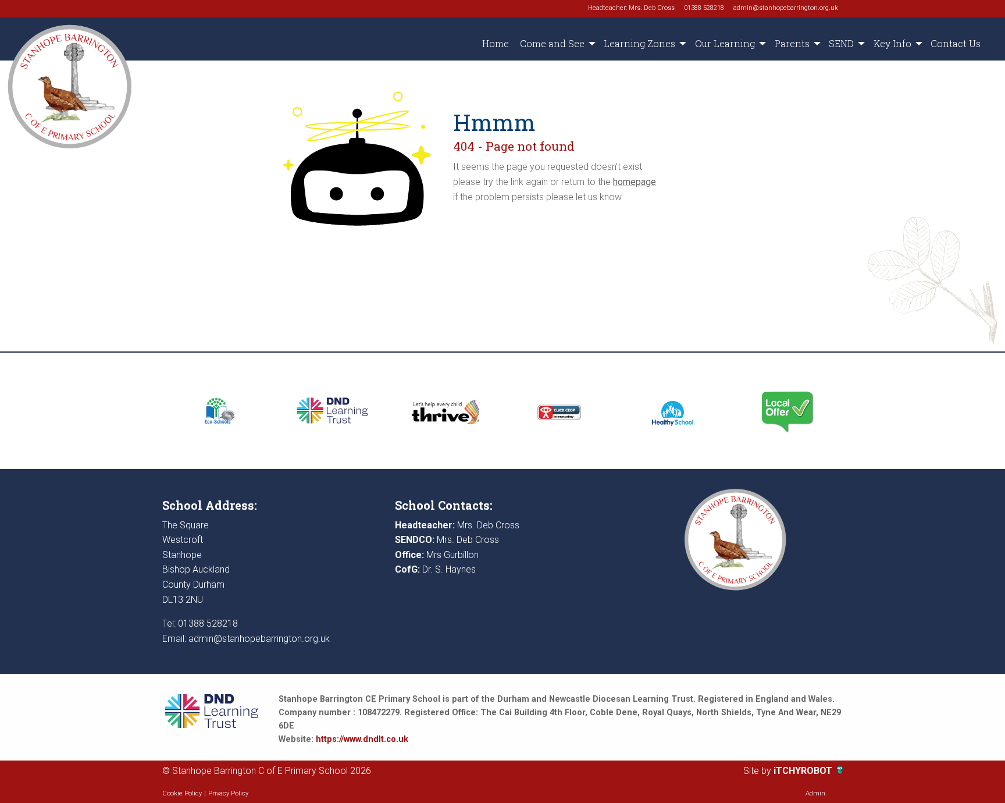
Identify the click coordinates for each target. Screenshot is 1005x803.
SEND (841, 43)
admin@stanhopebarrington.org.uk (785, 8)
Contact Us (956, 43)
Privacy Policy (228, 793)
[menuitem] (495, 44)
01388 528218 (704, 8)
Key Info (892, 43)
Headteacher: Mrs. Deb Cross (631, 8)
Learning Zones (639, 43)
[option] (219, 411)
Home (495, 43)
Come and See (552, 43)
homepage (634, 181)
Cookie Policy (182, 793)
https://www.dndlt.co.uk (362, 739)
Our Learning (725, 43)
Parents (792, 43)
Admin (815, 793)
